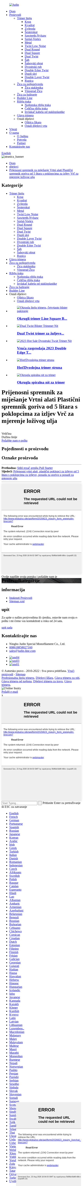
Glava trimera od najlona (17, 681)
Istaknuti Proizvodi (20, 597)
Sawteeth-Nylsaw (35, 35)
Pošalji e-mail (10, 691)
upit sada (7, 627)
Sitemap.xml (17, 601)
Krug (28, 21)
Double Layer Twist (37, 77)
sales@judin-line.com (22, 650)
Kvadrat (30, 25)
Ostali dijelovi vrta (36, 125)
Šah (27, 59)
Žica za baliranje (27, 94)
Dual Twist (31, 56)
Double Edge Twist (36, 70)
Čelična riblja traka (36, 108)
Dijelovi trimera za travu (48, 681)
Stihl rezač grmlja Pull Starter (35, 468)
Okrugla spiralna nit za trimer (41, 382)
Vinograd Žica (33, 91)
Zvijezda (30, 28)
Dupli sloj (31, 73)
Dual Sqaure (32, 53)
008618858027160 (20, 647)
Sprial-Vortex (33, 39)
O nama (14, 132)
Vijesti (13, 129)
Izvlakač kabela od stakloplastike (45, 112)
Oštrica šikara (33, 122)
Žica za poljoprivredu (30, 84)
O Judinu (22, 136)
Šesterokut (31, 32)
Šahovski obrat (34, 63)
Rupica (29, 80)
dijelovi (13, 166)
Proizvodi (15, 14)
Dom (12, 11)
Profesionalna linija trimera (18, 677)
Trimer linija (24, 18)
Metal (28, 42)
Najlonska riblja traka (38, 105)
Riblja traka (24, 101)
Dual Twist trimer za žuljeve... (40, 333)
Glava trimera (25, 115)
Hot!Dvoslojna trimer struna (39, 367)
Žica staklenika (34, 87)
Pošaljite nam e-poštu (14, 440)
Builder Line (24, 98)
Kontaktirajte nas (19, 146)
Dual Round (32, 49)
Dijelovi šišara (44, 677)
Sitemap (20, 674)
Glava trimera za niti (67, 677)
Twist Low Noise (35, 46)
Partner (21, 143)
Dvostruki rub (33, 66)
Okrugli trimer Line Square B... (42, 318)
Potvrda (21, 139)
